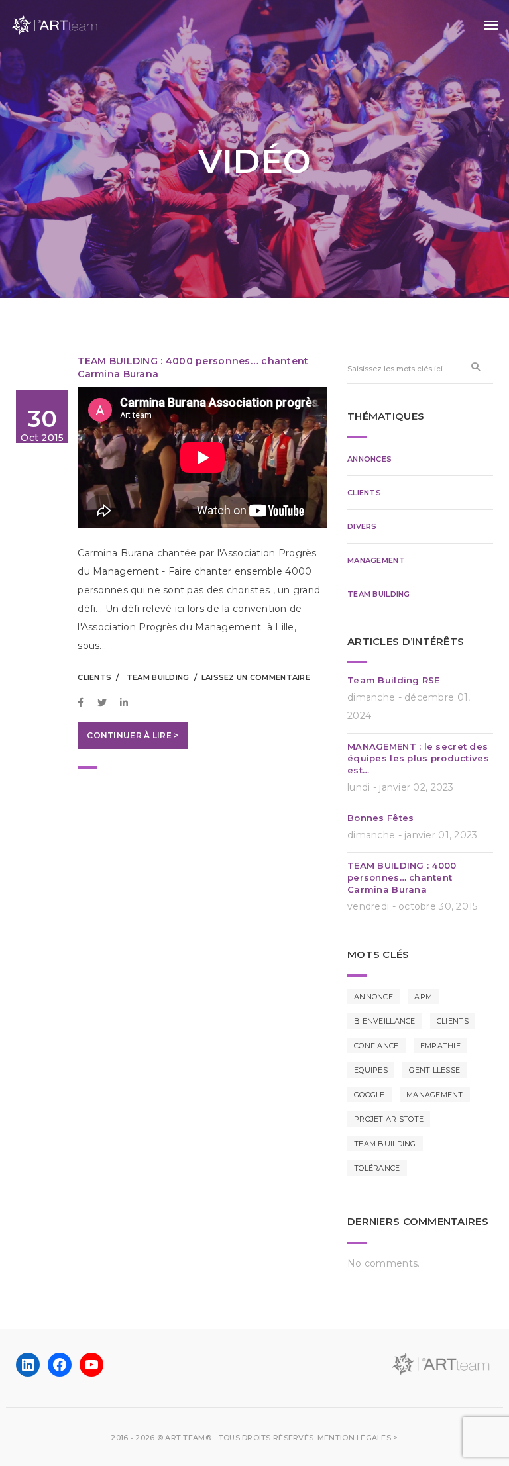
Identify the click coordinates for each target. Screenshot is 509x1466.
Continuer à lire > (132, 735)
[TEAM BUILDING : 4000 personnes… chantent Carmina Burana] (84, 703)
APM (423, 996)
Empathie (440, 1045)
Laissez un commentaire (255, 677)
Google (369, 1094)
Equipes (371, 1070)
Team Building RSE (393, 680)
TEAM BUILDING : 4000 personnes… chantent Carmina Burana (402, 877)
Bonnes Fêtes (380, 817)
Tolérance (377, 1168)
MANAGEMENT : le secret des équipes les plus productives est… (418, 758)
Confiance (376, 1045)
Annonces (369, 459)
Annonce (373, 996)
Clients (94, 677)
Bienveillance (385, 1021)
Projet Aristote (389, 1119)
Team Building (158, 677)
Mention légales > (357, 1437)
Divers (362, 526)
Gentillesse (434, 1070)
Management (376, 560)
